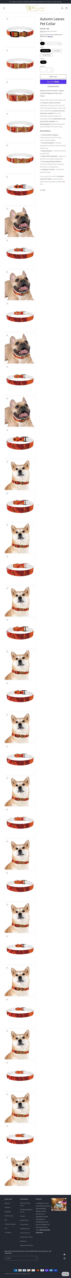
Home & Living (9, 1216)
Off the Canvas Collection (14, 1273)
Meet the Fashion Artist (25, 1204)
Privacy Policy (24, 1224)
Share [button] (43, 190)
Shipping (42, 31)
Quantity (42, 66)
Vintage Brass (46, 55)
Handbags (8, 1211)
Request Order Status (26, 1245)
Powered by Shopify (25, 1273)
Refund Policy (24, 1220)
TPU (43, 62)
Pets (6, 1228)
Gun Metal (57, 51)
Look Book (8, 1232)
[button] (4, 8)
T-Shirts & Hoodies (10, 1224)
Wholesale (23, 1241)
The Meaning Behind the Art (26, 1211)
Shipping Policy (24, 1228)
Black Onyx (45, 51)
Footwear (7, 1207)
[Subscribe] (36, 1258)
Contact (22, 1216)
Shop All (7, 1203)
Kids (6, 1220)
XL (59, 43)
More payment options (53, 86)
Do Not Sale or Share (26, 1237)
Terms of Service (25, 1233)
